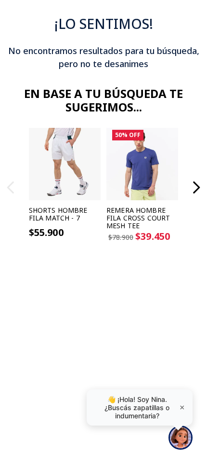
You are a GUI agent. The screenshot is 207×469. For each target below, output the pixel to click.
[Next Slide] (196, 187)
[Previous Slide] (11, 187)
